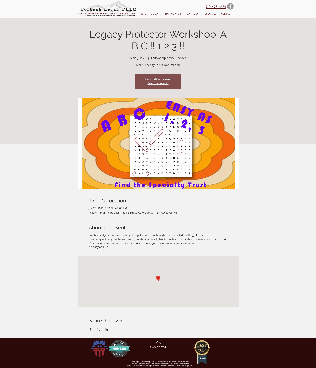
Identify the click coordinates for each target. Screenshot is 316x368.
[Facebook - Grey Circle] (230, 6)
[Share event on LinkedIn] (106, 329)
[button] (155, 14)
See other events (158, 83)
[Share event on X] (98, 329)
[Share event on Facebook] (90, 329)
